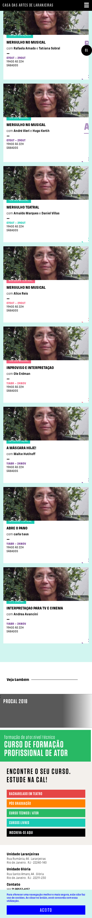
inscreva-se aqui (21, 833)
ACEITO (46, 910)
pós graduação (20, 803)
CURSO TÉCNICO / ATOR (24, 813)
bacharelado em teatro (25, 794)
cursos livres (19, 823)
